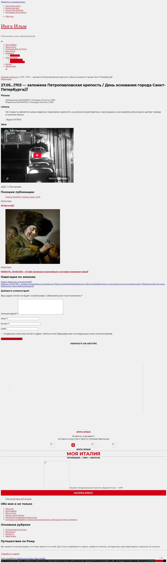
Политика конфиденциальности (21, 517)
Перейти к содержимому (13, 2)
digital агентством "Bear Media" (31, 558)
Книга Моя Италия (14, 10)
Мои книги (10, 47)
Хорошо (159, 561)
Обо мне (9, 16)
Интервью (15, 55)
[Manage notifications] (161, 558)
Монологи (10, 51)
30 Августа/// (7, 205)
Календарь (10, 66)
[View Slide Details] (18, 499)
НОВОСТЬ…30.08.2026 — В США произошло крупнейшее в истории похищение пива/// (44, 272)
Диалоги (9, 53)
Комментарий (9, 313)
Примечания (16, 60)
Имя (4, 318)
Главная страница (9, 77)
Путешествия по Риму (16, 530)
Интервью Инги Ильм (15, 12)
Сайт (3, 328)
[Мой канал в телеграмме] (94, 447)
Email (5, 323)
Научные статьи (13, 6)
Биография (10, 45)
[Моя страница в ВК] (114, 447)
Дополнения (11, 58)
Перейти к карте (10, 553)
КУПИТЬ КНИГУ (83, 492)
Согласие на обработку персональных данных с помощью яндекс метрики (41, 520)
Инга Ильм (13, 26)
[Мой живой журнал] (52, 447)
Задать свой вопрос (14, 515)
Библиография (17, 62)
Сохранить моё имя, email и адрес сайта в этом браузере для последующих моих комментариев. (58, 333)
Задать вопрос (12, 8)
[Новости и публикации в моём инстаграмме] (73, 447)
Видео (8, 64)
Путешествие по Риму (16, 49)
